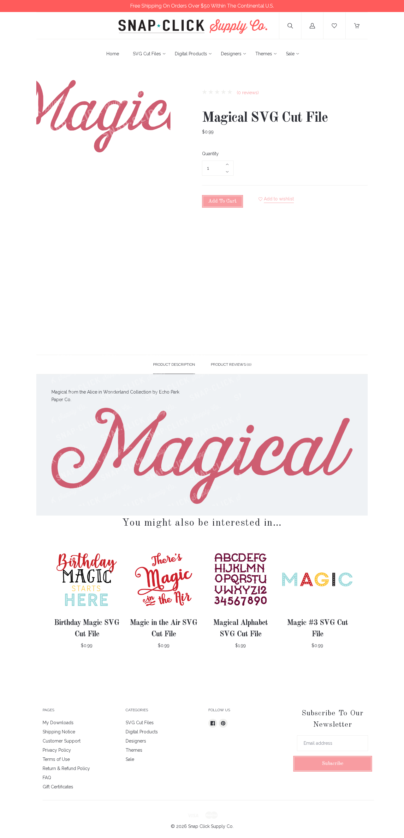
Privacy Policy (57, 750)
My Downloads (58, 722)
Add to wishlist (279, 198)
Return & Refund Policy (66, 768)
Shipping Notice (59, 731)
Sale (290, 53)
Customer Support (61, 740)
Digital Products (191, 53)
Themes (263, 53)
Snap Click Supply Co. (211, 826)
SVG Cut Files (147, 53)
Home (112, 53)
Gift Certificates (58, 786)
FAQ (47, 777)
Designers (231, 53)
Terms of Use (56, 759)
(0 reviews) (247, 92)
